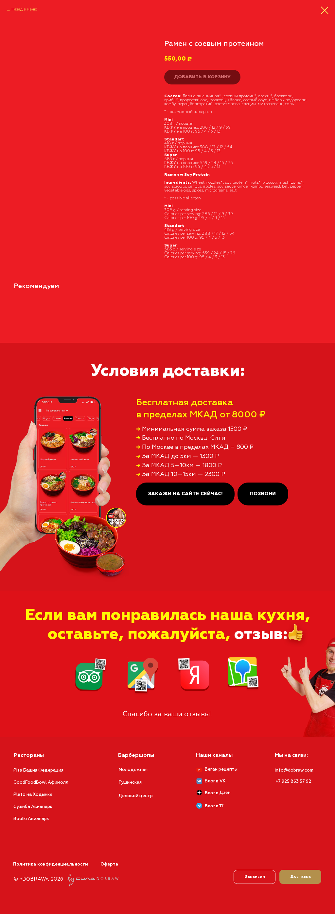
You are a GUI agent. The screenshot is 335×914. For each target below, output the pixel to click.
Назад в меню (24, 9)
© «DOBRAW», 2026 (38, 879)
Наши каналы (214, 755)
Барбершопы (136, 755)
